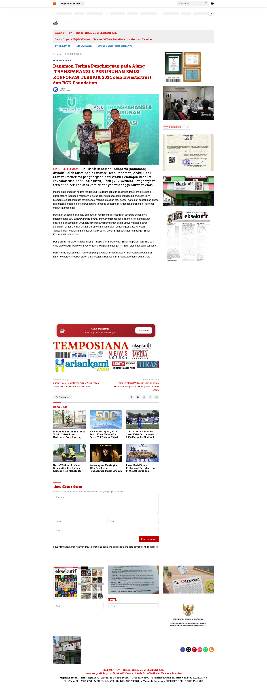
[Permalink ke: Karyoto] (55, 89)
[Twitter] (188, 650)
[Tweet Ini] (138, 397)
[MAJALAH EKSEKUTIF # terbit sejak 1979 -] (67, 650)
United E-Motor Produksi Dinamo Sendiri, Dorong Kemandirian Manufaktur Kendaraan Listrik (68, 468)
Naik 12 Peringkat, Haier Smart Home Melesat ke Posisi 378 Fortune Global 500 (104, 434)
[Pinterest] (194, 650)
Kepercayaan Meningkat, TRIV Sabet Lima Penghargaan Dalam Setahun (106, 468)
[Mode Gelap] (212, 3)
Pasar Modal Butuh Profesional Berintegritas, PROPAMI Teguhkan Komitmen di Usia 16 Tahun (141, 468)
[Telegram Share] (150, 397)
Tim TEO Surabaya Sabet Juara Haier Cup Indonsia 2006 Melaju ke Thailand (140, 434)
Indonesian (174, 126)
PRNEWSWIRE (84, 45)
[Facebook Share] (131, 397)
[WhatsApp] (205, 650)
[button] (206, 3)
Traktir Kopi (144, 330)
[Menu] (55, 3)
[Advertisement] (106, 297)
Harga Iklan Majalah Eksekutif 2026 (96, 32)
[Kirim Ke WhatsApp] (156, 397)
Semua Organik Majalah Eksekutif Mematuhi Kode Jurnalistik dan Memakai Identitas (103, 39)
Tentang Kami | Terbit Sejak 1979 (114, 45)
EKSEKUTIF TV (63, 32)
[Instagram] (199, 650)
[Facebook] (182, 650)
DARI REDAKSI (63, 45)
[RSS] (211, 650)
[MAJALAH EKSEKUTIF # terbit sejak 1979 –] (65, 23)
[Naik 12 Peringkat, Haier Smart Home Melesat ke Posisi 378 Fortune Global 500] (106, 419)
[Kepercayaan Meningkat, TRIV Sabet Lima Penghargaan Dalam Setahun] (106, 453)
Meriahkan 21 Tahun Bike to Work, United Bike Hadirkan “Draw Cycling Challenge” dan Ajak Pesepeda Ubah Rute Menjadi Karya (69, 434)
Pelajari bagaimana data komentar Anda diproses (133, 547)
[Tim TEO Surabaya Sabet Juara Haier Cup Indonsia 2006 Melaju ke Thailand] (142, 419)
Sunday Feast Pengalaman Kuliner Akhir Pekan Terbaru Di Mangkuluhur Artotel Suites (76, 383)
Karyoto (63, 88)
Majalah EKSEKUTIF (72, 3)
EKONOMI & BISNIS (62, 61)
